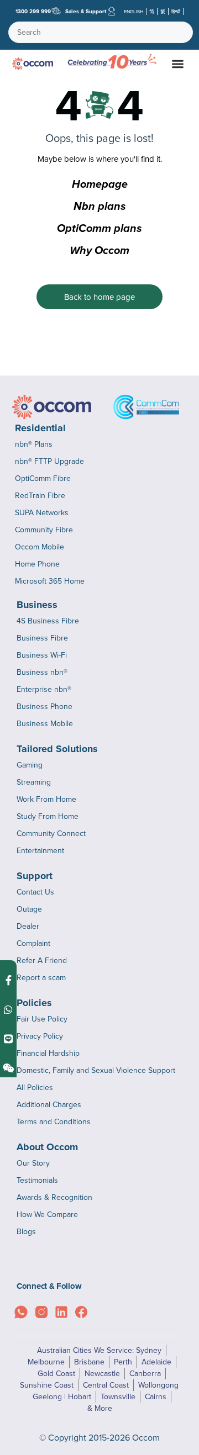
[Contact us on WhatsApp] (8, 1009)
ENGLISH (133, 11)
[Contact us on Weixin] (8, 1068)
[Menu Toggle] (177, 63)
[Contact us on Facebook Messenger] (9, 980)
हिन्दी (175, 11)
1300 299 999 (33, 11)
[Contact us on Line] (8, 1039)
